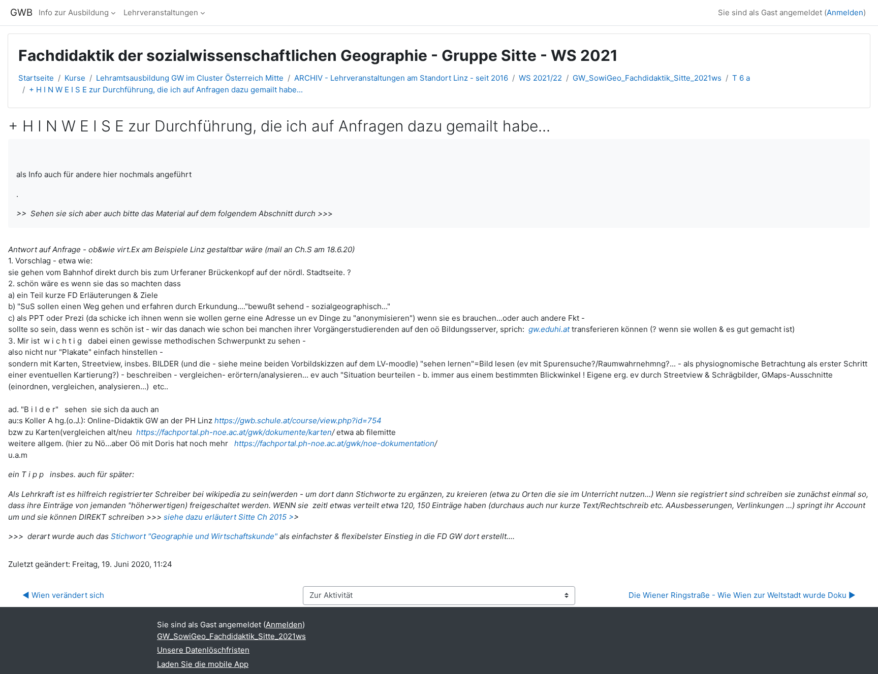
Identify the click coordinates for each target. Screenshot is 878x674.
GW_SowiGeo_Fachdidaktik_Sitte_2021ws (647, 78)
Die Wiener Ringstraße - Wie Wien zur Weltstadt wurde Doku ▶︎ (742, 595)
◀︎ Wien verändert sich (63, 595)
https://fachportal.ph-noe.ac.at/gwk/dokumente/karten (234, 432)
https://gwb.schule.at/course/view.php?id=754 (298, 420)
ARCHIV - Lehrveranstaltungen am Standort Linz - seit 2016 (401, 78)
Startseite (36, 78)
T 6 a (741, 78)
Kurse (75, 78)
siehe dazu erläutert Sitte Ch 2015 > (229, 517)
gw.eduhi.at (549, 329)
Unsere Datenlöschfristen (203, 650)
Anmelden (845, 12)
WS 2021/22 (540, 78)
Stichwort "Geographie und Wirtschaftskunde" (195, 536)
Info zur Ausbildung (74, 12)
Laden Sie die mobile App (202, 664)
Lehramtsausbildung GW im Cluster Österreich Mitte (190, 78)
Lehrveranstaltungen (160, 12)
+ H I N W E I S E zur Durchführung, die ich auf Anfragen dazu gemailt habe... (166, 89)
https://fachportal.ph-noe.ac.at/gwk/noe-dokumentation (334, 443)
